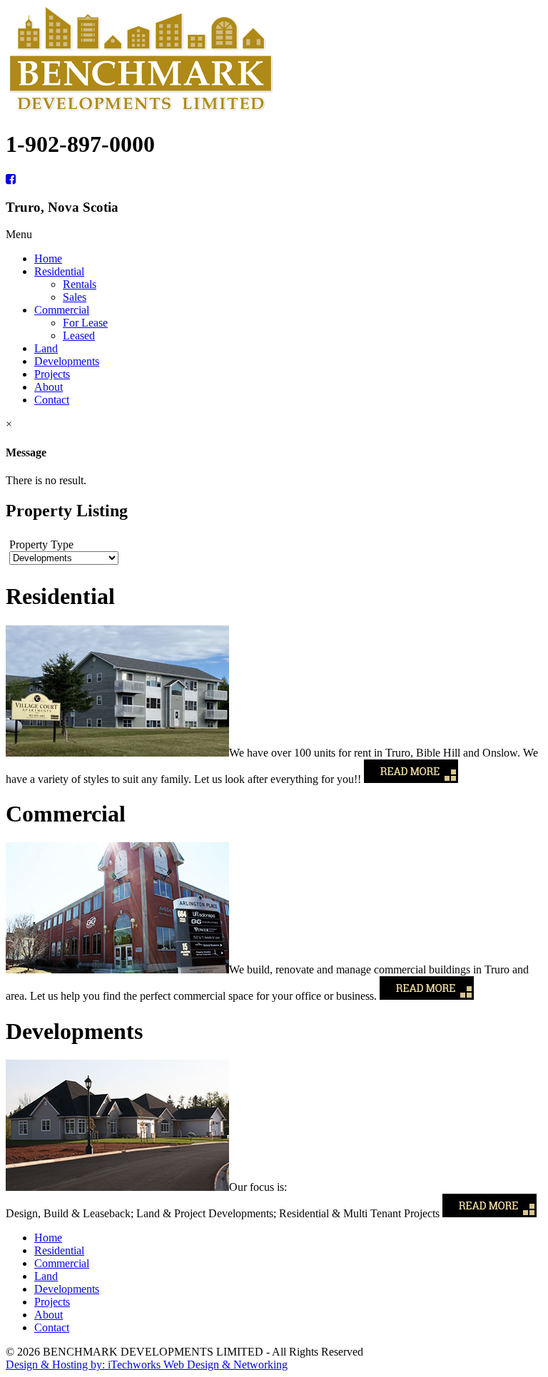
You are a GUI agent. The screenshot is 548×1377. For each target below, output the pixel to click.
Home (48, 1238)
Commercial (61, 1263)
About (48, 1315)
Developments (66, 1289)
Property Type (41, 544)
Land (46, 1276)
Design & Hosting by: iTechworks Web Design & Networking (147, 1364)
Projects (52, 1302)
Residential (59, 1250)
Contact (51, 1327)
